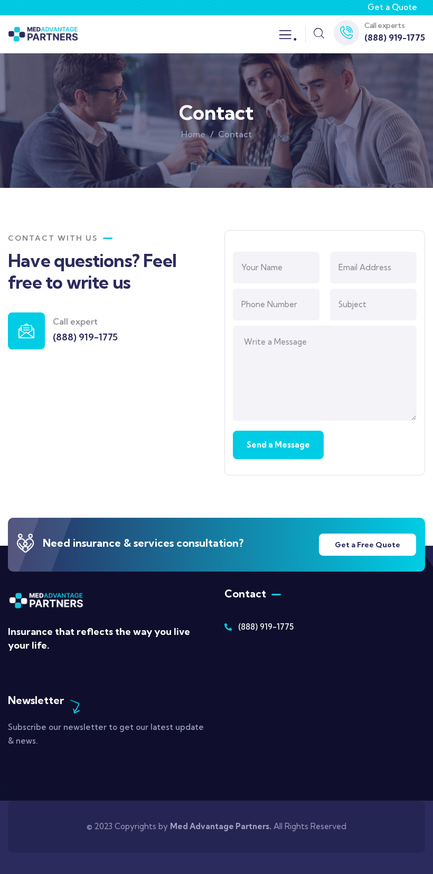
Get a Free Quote (367, 544)
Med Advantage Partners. (220, 826)
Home (193, 134)
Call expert (75, 321)
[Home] (43, 34)
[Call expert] (26, 330)
